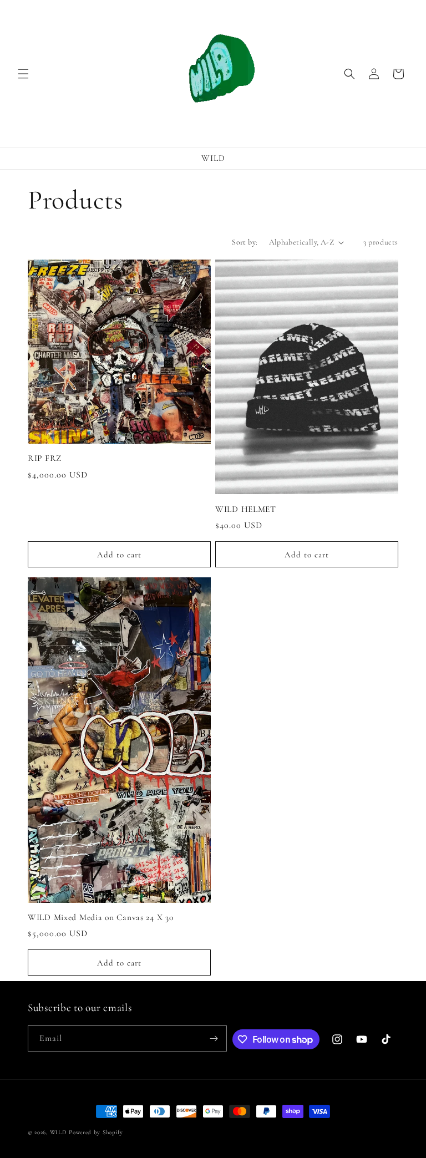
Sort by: (244, 242)
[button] (23, 74)
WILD (58, 1132)
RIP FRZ (45, 458)
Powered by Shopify (96, 1132)
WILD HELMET (245, 509)
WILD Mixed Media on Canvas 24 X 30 (100, 917)
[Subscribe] (214, 1038)
